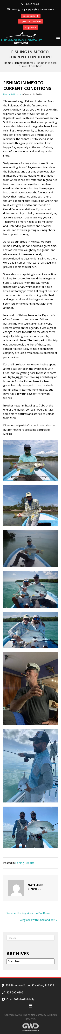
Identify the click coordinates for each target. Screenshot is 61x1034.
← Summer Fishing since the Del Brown (27, 913)
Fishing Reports (23, 63)
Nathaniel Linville (12, 94)
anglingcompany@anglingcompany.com (33, 9)
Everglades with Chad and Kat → (38, 920)
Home (7, 63)
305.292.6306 (33, 3)
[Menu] (58, 38)
